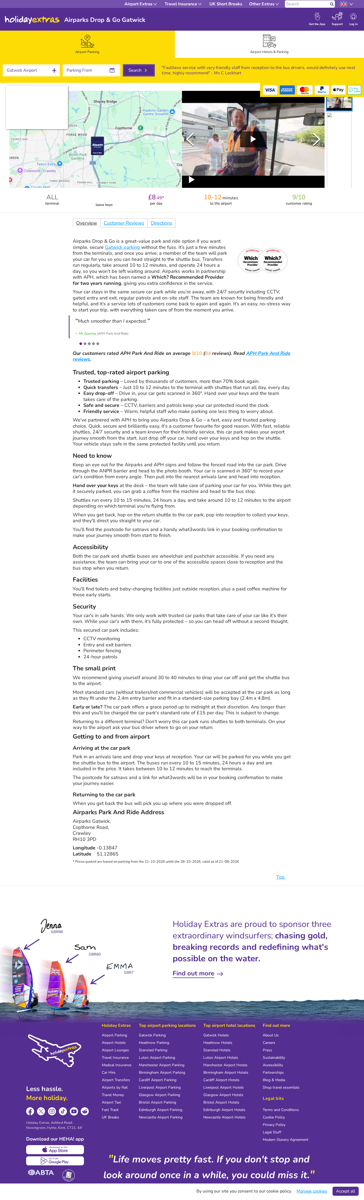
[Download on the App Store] (55, 1149)
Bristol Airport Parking (157, 1102)
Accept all (345, 1191)
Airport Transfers (116, 1080)
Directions (161, 223)
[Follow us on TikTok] (63, 1111)
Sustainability (274, 1057)
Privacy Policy (274, 1124)
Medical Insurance (116, 1065)
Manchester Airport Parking (161, 1065)
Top (281, 877)
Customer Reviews (124, 223)
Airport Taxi (111, 1102)
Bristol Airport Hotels (221, 1102)
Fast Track (110, 1109)
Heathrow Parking (154, 1042)
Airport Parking (114, 1035)
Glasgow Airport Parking (159, 1094)
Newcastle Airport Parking (161, 1117)
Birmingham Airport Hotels (225, 1072)
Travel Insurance (115, 1057)
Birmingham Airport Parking (162, 1072)
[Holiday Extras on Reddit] (85, 1111)
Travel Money (113, 1094)
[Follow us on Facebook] (30, 1111)
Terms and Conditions (281, 1109)
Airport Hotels (114, 1042)
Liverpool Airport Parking (160, 1087)
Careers (269, 1042)
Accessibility (273, 1065)
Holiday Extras (32, 20)
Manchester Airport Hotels (225, 1065)
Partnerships (273, 1072)
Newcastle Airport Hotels (224, 1117)
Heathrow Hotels (217, 1042)
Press (267, 1050)
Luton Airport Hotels (220, 1057)
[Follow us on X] (41, 1111)
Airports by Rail (115, 1087)
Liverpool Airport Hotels (223, 1087)
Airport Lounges (115, 1050)
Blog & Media (274, 1080)
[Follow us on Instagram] (52, 1111)
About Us (271, 1035)
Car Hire (108, 1072)
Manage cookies (312, 1191)
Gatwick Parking (152, 1035)
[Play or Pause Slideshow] (192, 179)
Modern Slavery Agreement (285, 1139)
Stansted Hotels (216, 1050)
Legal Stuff (272, 1132)
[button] (339, 101)
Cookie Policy (274, 1117)
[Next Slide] (317, 139)
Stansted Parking (153, 1050)
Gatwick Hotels (216, 1035)
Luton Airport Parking (157, 1057)
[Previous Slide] (190, 139)
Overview (86, 223)
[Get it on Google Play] (55, 1160)
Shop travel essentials (281, 1087)
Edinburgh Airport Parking (160, 1109)
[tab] (87, 44)
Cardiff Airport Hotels (221, 1080)
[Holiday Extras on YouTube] (74, 1111)
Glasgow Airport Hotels (223, 1094)
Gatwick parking (122, 247)
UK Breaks (110, 1117)
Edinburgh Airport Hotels (224, 1109)
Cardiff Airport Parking (157, 1080)
